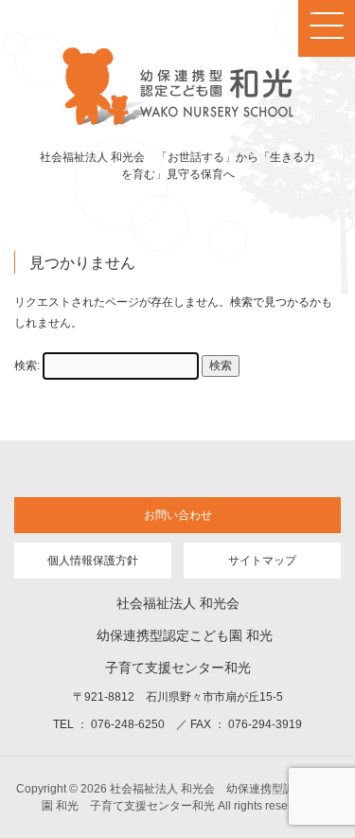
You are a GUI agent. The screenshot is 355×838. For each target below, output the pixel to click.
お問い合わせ (178, 515)
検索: (27, 365)
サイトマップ (262, 560)
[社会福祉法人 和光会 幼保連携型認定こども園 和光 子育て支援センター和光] (178, 121)
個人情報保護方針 (92, 560)
